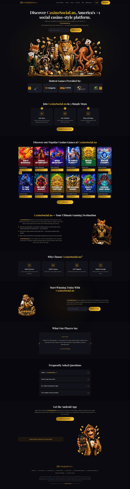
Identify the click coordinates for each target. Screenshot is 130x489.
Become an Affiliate (60, 473)
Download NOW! (65, 419)
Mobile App (89, 2)
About (72, 2)
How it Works (59, 2)
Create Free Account (65, 129)
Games (67, 2)
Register (105, 2)
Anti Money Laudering (92, 470)
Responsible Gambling (79, 470)
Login (96, 2)
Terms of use (41, 470)
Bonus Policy (68, 470)
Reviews (78, 2)
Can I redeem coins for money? (49, 392)
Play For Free (76, 30)
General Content (70, 473)
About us (34, 470)
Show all (65, 202)
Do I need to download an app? (49, 386)
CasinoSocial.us (61, 12)
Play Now (26, 169)
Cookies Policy (59, 470)
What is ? (49, 372)
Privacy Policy (50, 470)
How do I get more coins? (48, 379)
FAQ (83, 2)
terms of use (50, 478)
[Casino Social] (29, 2)
